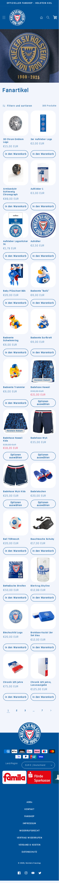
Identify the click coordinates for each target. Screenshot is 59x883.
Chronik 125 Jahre (13, 682)
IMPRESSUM (29, 823)
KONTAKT (29, 809)
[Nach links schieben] (22, 787)
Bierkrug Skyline (40, 585)
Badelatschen (38, 491)
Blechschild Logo (13, 632)
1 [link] (8, 710)
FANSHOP (29, 816)
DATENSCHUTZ (29, 852)
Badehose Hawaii (40, 387)
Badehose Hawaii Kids (13, 439)
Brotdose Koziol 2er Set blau (42, 634)
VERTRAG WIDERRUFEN (29, 837)
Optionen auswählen (43, 402)
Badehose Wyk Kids (14, 491)
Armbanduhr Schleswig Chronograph (10, 192)
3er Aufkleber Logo (41, 139)
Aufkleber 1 (37, 189)
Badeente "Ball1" (40, 291)
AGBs (29, 802)
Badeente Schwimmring (11, 339)
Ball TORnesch (11, 539)
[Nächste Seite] (50, 710)
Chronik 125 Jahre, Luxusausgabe (41, 683)
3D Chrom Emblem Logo (13, 140)
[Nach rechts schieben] (36, 787)
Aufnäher (36, 241)
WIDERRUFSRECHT (29, 830)
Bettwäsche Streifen (14, 585)
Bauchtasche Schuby (42, 539)
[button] (3, 17)
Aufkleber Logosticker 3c (15, 242)
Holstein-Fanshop (33, 863)
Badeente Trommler (14, 387)
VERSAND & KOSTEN (29, 844)
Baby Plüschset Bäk (14, 291)
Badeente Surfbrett (41, 337)
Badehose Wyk (39, 438)
